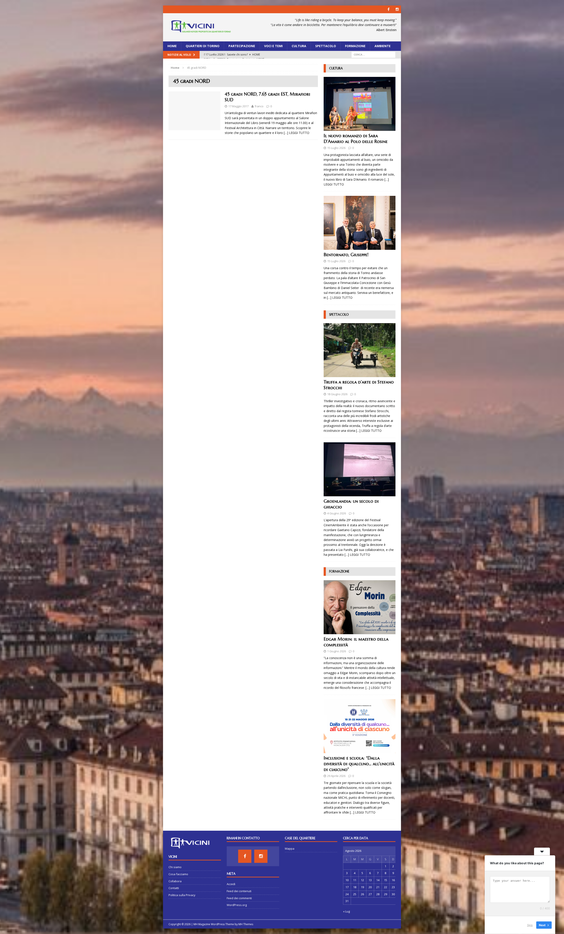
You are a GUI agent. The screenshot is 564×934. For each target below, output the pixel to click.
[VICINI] (200, 27)
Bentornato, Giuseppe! (346, 255)
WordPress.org (237, 905)
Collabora (175, 881)
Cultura (299, 46)
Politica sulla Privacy (182, 895)
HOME (172, 46)
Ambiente (383, 46)
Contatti (174, 888)
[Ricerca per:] (373, 54)
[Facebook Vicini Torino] (388, 9)
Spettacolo (325, 46)
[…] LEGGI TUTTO (296, 133)
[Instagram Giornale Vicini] (397, 9)
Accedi (231, 884)
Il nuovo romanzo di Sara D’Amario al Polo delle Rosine (356, 138)
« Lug (346, 911)
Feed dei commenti (239, 898)
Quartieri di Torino (202, 46)
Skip (530, 925)
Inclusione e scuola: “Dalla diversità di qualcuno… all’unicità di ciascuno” (359, 763)
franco (259, 106)
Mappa (289, 849)
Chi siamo (175, 867)
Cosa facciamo (178, 874)
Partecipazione (241, 46)
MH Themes (245, 924)
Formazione (355, 46)
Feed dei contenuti (239, 891)
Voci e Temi (273, 46)
